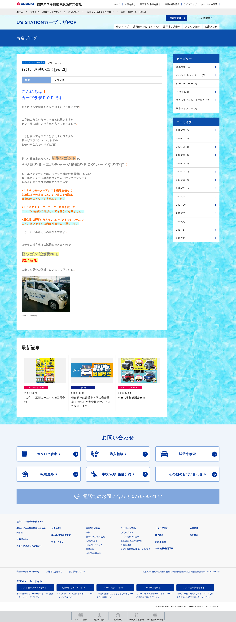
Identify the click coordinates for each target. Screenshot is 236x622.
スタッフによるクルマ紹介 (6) (192, 100)
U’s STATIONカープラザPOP (46, 12)
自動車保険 (126, 545)
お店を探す (130, 4)
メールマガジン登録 (113, 587)
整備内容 (90, 549)
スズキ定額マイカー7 (130, 536)
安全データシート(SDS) (28, 571)
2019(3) (180, 213)
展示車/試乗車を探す (150, 4)
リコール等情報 (153, 587)
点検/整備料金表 (93, 553)
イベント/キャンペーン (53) (191, 75)
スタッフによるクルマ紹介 (100, 12)
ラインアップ (190, 4)
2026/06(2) (182, 146)
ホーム (117, 4)
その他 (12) (182, 91)
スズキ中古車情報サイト (193, 587)
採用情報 (194, 535)
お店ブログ (74, 12)
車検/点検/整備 (172, 4)
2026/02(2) (182, 180)
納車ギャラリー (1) (186, 108)
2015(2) (180, 221)
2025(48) (181, 196)
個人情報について (77, 571)
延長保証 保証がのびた (131, 541)
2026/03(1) (182, 171)
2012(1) (180, 238)
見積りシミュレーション (73, 587)
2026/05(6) (182, 155)
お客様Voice (22, 539)
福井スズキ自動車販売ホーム (30, 521)
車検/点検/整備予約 (164, 548)
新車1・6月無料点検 (95, 536)
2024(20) (181, 204)
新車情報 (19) (183, 67)
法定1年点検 (91, 541)
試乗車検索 (160, 542)
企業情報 (194, 528)
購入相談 (159, 535)
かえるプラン (127, 532)
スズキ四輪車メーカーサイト (33, 587)
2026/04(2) (182, 163)
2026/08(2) (182, 130)
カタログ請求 (161, 528)
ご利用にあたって (54, 571)
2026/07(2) (182, 138)
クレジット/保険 (209, 4)
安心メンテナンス (94, 545)
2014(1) (180, 229)
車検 (88, 532)
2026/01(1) (182, 188)
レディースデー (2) (186, 83)
